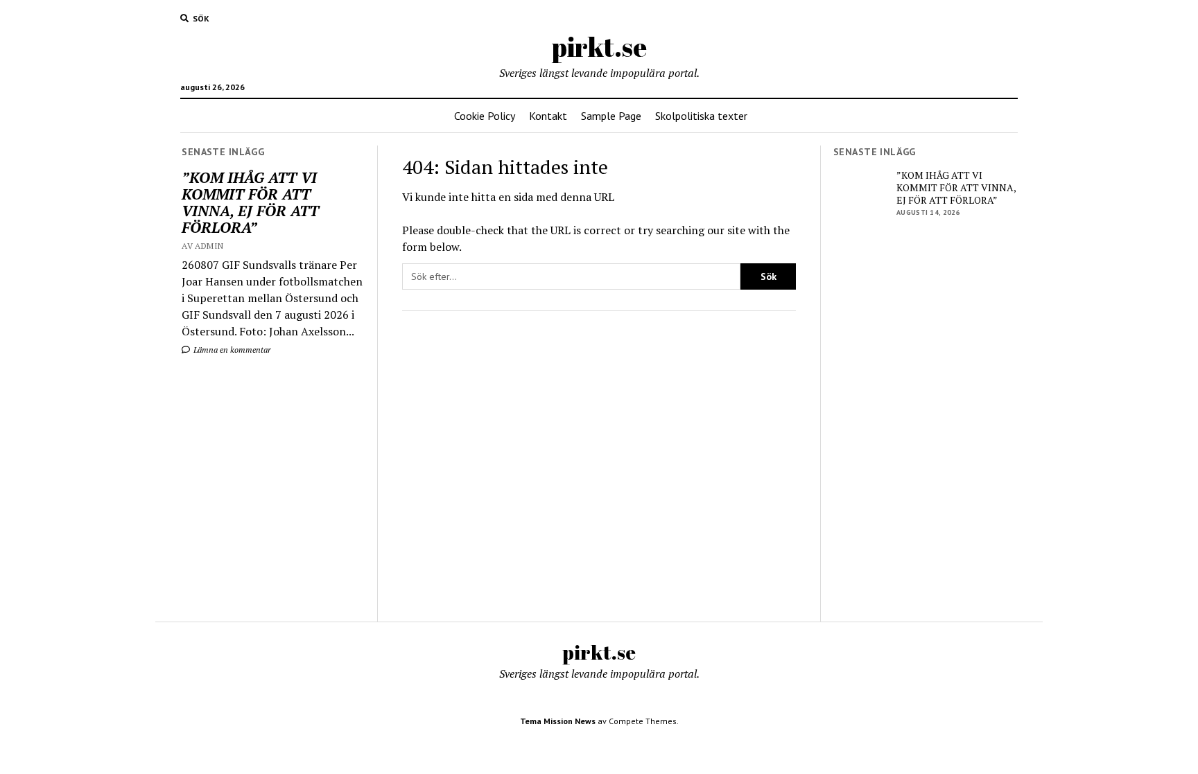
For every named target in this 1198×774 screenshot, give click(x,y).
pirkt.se (599, 46)
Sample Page (611, 116)
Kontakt (548, 116)
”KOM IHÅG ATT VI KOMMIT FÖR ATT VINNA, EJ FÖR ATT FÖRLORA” (250, 202)
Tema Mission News (558, 721)
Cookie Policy (484, 116)
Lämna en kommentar (231, 349)
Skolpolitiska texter (701, 116)
